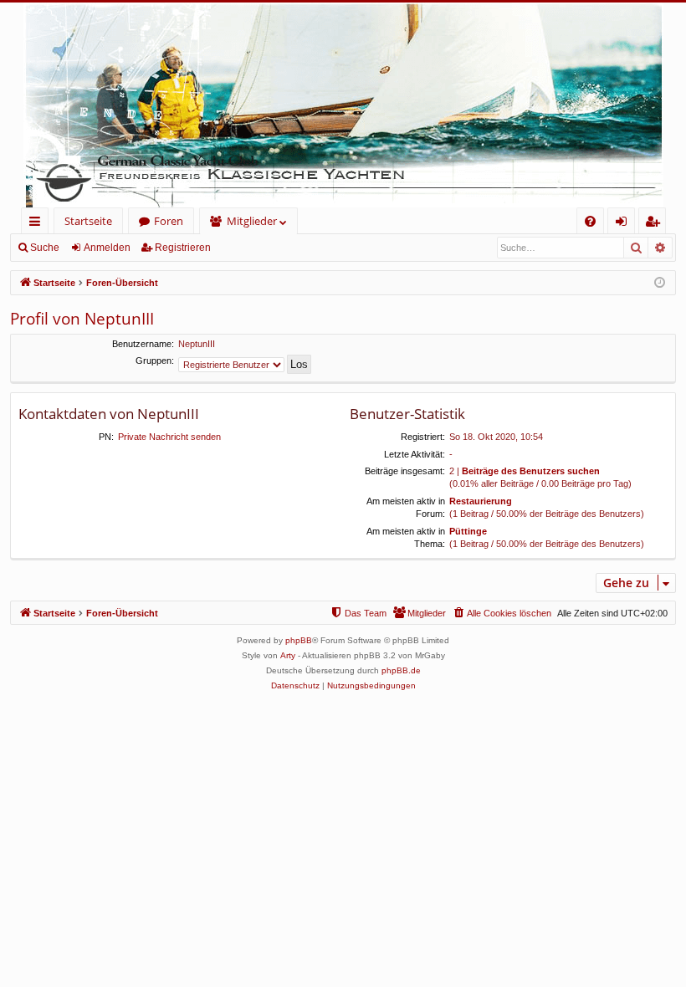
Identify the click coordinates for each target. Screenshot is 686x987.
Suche (44, 247)
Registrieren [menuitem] (655, 223)
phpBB (298, 640)
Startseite (88, 220)
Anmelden (107, 247)
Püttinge (468, 531)
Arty (287, 655)
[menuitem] (590, 221)
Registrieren (183, 247)
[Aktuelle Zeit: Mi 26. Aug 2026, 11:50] (659, 283)
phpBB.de (401, 670)
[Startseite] (343, 105)
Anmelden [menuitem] (624, 223)
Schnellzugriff (38, 223)
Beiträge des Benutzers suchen (531, 471)
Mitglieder (252, 220)
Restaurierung (480, 501)
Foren (168, 220)
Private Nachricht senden (169, 437)
